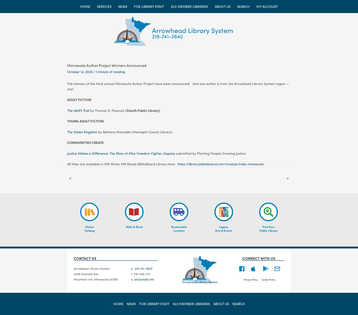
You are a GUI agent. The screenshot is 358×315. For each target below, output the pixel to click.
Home (118, 303)
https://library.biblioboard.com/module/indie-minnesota (221, 164)
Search (238, 303)
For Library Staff (154, 303)
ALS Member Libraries (191, 303)
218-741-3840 (167, 36)
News (131, 303)
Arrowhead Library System (192, 30)
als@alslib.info (144, 279)
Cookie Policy (268, 279)
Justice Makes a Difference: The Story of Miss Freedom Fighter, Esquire (121, 153)
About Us (221, 303)
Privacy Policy (250, 279)
